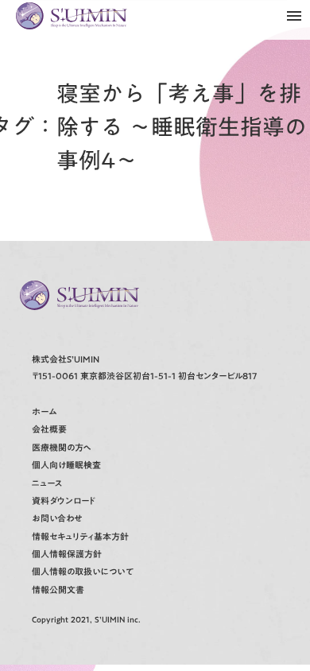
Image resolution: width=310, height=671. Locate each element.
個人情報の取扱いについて (83, 572)
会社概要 (49, 430)
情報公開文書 (58, 590)
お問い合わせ (57, 519)
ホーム (44, 412)
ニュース (47, 484)
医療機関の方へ (61, 448)
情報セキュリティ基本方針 (80, 537)
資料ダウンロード (63, 501)
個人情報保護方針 (67, 554)
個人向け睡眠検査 (66, 465)
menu (294, 15)
